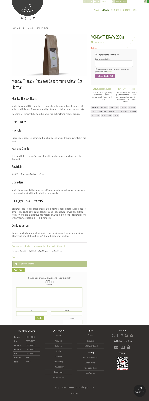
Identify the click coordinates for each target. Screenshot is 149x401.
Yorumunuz (49, 284)
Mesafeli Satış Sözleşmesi (90, 346)
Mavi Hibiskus (103, 111)
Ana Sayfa (15, 28)
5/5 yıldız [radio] (53, 282)
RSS (131, 335)
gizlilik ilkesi (109, 71)
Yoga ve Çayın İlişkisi (90, 368)
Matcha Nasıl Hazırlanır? (90, 357)
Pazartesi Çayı (95, 115)
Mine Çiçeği (112, 111)
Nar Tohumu (132, 111)
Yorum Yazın (18, 269)
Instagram (95, 1)
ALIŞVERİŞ (105, 10)
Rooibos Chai (58, 346)
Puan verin (49, 280)
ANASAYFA (97, 10)
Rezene (104, 115)
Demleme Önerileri (90, 362)
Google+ (126, 335)
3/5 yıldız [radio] (49, 282)
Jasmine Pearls (58, 372)
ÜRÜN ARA (108, 1)
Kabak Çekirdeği (114, 107)
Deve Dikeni (104, 107)
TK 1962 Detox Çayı (58, 366)
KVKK (92, 387)
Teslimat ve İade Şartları (82, 387)
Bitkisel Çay (95, 107)
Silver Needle (58, 356)
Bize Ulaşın (90, 340)
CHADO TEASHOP (116, 10)
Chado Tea (27, 10)
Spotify (84, 1)
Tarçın (109, 115)
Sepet (146, 1)
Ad (32, 310)
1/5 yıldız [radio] (45, 282)
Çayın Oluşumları (90, 373)
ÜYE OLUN (118, 2)
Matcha (58, 335)
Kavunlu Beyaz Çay (58, 377)
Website (72, 318)
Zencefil (116, 115)
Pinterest (98, 1)
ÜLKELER (21, 28)
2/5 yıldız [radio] (47, 282)
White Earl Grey (58, 361)
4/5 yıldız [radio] (51, 282)
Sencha (58, 351)
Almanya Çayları (30, 28)
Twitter (88, 1)
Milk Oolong (58, 340)
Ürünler (90, 335)
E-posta (67, 310)
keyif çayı (123, 107)
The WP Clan (74, 393)
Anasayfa (57, 387)
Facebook (91, 1)
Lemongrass (132, 107)
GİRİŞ (124, 2)
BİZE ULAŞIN (127, 10)
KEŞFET (135, 10)
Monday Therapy (122, 111)
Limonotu (94, 111)
